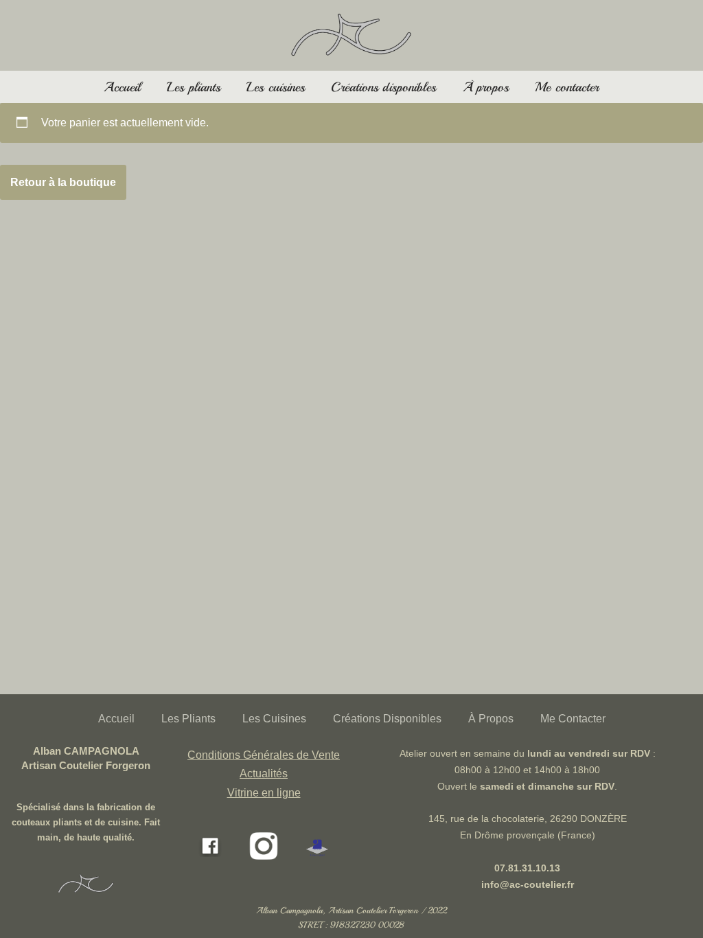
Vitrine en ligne (264, 793)
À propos (486, 87)
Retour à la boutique (63, 182)
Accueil (122, 87)
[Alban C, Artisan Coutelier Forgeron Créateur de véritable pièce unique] (351, 35)
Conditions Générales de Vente (263, 755)
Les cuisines (275, 87)
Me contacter (567, 87)
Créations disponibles (383, 87)
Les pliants (193, 87)
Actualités (264, 773)
